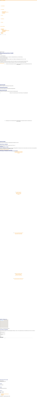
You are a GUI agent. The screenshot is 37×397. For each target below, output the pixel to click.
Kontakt (2, 33)
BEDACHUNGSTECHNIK (3, 90)
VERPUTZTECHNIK (2, 141)
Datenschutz (2, 394)
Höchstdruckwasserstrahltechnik (5, 30)
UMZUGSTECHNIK (2, 84)
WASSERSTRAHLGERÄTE (4, 87)
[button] (2, 63)
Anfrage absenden (1, 337)
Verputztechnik (3, 31)
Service (2, 32)
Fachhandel (2, 29)
